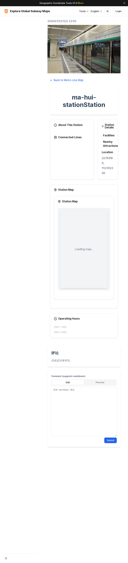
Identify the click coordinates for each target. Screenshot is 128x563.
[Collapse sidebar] (6, 558)
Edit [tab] (68, 382)
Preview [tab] (100, 382)
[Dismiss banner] (124, 3)
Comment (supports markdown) (68, 376)
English (95, 11)
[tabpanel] (84, 411)
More (81, 3)
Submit (110, 440)
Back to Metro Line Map (68, 80)
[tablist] (84, 382)
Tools (82, 11)
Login (119, 11)
